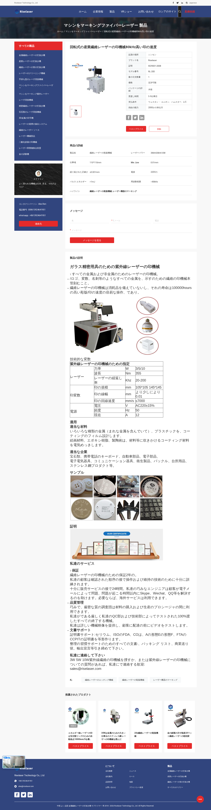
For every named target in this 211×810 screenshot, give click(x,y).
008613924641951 (37, 210)
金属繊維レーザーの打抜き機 (32, 55)
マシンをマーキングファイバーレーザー (83, 31)
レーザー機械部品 (27, 136)
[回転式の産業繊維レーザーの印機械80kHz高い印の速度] (96, 78)
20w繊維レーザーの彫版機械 (146, 734)
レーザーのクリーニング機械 (32, 73)
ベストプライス (136, 129)
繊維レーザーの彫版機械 (133, 680)
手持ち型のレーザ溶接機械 (31, 79)
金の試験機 (24, 154)
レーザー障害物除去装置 (30, 148)
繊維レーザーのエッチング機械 (99, 680)
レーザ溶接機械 (26, 100)
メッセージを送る (92, 240)
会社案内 (109, 776)
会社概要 (109, 771)
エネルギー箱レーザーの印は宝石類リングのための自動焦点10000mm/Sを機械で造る (80, 736)
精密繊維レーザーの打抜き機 (32, 106)
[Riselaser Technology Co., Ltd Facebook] (173, 3)
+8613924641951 (38, 215)
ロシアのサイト (167, 11)
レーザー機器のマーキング (165, 680)
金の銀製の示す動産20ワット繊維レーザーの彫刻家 (179, 734)
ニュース (132, 771)
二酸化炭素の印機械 (28, 142)
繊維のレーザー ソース (29, 130)
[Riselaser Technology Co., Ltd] (23, 11)
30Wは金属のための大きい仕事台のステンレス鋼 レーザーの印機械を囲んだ (113, 736)
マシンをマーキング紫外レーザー (34, 94)
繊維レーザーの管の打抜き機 (32, 67)
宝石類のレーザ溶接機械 (30, 112)
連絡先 (38, 223)
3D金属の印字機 (26, 118)
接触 (159, 129)
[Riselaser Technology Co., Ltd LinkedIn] (182, 3)
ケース (131, 776)
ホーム (60, 31)
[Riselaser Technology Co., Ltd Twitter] (178, 3)
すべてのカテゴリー (175, 787)
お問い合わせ (111, 787)
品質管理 (109, 782)
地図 (131, 782)
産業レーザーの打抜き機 (30, 61)
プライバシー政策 (136, 787)
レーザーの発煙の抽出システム (33, 124)
